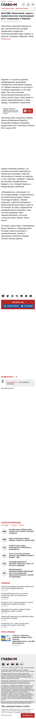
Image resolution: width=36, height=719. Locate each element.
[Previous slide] (31, 8)
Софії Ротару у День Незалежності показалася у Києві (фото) (20, 547)
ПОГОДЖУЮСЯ (28, 715)
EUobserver (6, 39)
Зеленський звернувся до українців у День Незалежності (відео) (17, 617)
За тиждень (5, 525)
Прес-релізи (8, 632)
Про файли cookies (6, 715)
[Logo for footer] (9, 660)
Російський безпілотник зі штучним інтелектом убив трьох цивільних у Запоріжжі (14, 595)
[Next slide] (34, 8)
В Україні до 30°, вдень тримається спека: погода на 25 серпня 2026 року (17, 603)
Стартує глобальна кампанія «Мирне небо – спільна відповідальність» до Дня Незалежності (23, 639)
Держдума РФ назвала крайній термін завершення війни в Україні (15, 610)
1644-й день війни (7, 8)
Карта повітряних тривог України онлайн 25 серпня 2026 (21, 539)
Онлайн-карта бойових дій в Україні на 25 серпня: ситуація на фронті (21, 531)
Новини (5, 583)
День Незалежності (23, 8)
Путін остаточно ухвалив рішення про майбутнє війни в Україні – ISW (21, 555)
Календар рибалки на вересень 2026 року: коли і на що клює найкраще (21, 563)
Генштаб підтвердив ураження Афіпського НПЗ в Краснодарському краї (17, 587)
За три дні (13, 525)
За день (21, 525)
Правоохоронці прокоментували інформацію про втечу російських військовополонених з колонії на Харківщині (21, 573)
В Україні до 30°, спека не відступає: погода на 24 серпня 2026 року (15, 624)
